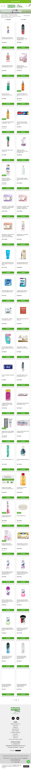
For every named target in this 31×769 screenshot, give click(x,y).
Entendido (26, 766)
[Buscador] (26, 6)
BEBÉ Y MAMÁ (15, 730)
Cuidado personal (4, 15)
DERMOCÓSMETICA (15, 724)
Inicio (2, 14)
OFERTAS (15, 737)
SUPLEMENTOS (15, 729)
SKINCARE (15, 725)
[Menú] (2, 6)
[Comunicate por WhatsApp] (28, 761)
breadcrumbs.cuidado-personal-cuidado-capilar (9, 16)
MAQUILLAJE (15, 736)
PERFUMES (15, 734)
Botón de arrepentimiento (15, 759)
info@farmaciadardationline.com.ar (16, 745)
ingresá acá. (25, 758)
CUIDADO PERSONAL (15, 732)
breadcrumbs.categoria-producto (10, 14)
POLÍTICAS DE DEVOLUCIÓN (15, 739)
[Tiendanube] (15, 762)
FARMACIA (15, 727)
